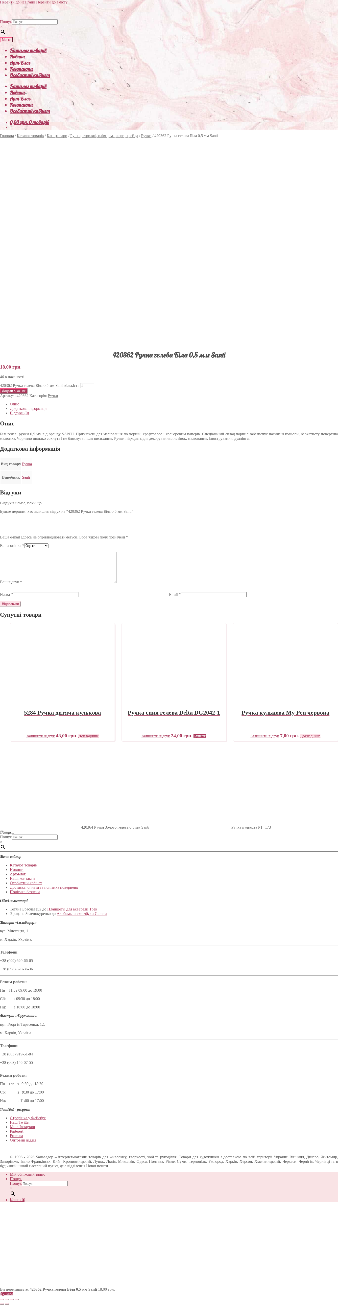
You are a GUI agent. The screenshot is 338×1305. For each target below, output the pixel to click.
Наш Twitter (20, 1122)
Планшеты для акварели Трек (72, 909)
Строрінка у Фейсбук (28, 1118)
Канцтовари (57, 136)
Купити (6, 1294)
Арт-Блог (20, 63)
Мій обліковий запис (27, 1174)
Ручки (146, 136)
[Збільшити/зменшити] (2, 1299)
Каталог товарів (28, 50)
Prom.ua (16, 1136)
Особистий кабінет (30, 75)
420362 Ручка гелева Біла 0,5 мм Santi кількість (39, 385)
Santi (26, 477)
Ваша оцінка (12, 545)
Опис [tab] (14, 404)
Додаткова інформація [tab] (28, 408)
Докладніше (88, 736)
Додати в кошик (13, 391)
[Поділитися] (12, 1299)
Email (175, 594)
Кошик (17, 1200)
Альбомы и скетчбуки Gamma (82, 913)
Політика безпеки (25, 892)
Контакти (21, 69)
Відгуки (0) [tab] (19, 413)
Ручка (27, 464)
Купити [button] (199, 736)
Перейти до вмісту (52, 2)
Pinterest (16, 1131)
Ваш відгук (11, 582)
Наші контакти (22, 878)
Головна (7, 136)
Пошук (6, 22)
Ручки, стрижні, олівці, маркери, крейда (104, 136)
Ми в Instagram (22, 1127)
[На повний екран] (7, 1299)
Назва (6, 594)
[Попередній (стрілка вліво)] (2, 1304)
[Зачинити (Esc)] (17, 1299)
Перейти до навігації (17, 2)
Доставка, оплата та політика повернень (44, 887)
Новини (17, 56)
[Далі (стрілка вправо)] (7, 1304)
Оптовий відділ (23, 1140)
